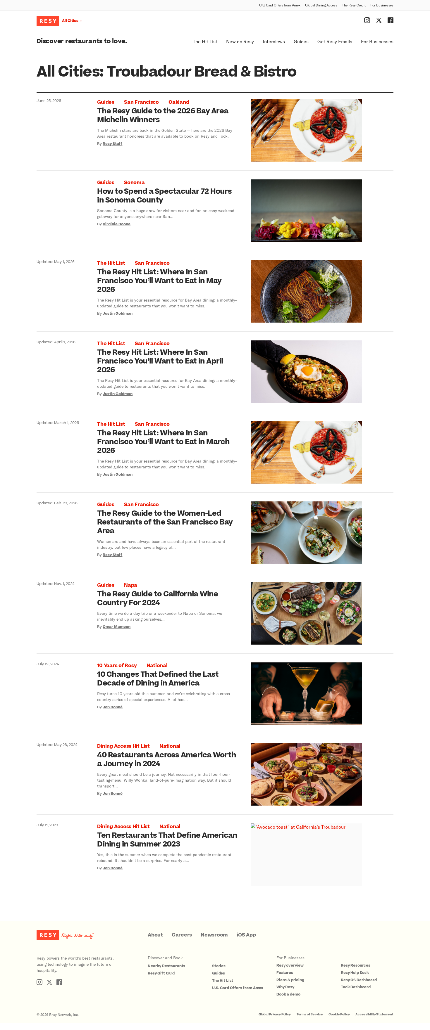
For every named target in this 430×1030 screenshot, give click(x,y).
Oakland (178, 102)
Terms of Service (310, 1014)
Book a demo (288, 994)
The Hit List (205, 41)
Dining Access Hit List (123, 746)
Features (284, 972)
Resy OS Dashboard (358, 980)
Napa (130, 585)
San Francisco (141, 102)
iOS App (246, 935)
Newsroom (214, 935)
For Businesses (381, 5)
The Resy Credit (354, 5)
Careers (182, 935)
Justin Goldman (118, 313)
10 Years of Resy (117, 665)
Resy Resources (355, 965)
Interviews (274, 41)
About (155, 935)
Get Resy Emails (334, 41)
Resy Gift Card (161, 973)
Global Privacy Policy (275, 1014)
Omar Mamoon (116, 626)
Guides (301, 41)
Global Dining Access (321, 5)
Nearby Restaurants (166, 966)
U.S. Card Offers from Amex (279, 5)
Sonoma (134, 182)
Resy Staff (112, 143)
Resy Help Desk (355, 972)
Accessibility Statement (374, 1014)
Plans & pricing (290, 980)
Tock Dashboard (356, 987)
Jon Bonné (113, 707)
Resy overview (290, 965)
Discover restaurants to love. (82, 41)
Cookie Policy (339, 1014)
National (157, 665)
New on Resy (240, 41)
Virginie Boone (116, 224)
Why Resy (285, 987)
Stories (219, 966)
